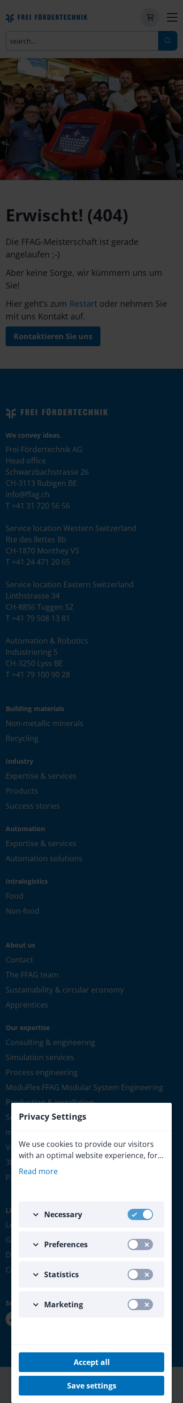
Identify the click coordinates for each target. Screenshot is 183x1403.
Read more (38, 1171)
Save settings (91, 1385)
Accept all (92, 1362)
